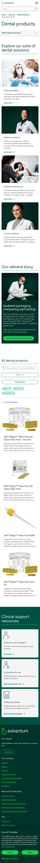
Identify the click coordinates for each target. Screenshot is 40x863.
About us (5, 763)
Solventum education (9, 800)
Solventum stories (8, 796)
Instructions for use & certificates (13, 807)
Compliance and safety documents (14, 804)
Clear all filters (20, 382)
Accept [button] (10, 852)
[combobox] (20, 8)
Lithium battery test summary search (14, 811)
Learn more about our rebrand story (18, 338)
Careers (4, 767)
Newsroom (5, 786)
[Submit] (36, 8)
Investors (5, 770)
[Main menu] (36, 3)
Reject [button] (30, 852)
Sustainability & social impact (12, 778)
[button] (10, 858)
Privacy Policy (10, 847)
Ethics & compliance (9, 782)
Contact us (5, 821)
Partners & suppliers (9, 774)
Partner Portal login (8, 825)
